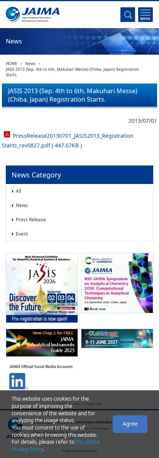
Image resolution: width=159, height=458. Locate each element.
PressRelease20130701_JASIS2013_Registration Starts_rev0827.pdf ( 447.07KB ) (68, 140)
